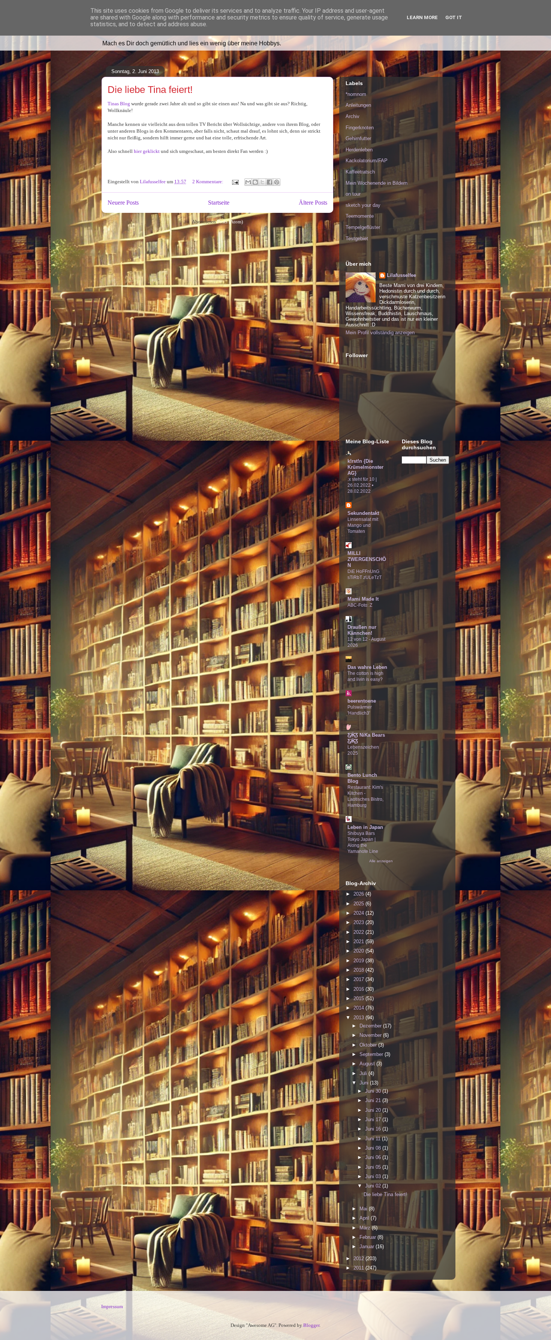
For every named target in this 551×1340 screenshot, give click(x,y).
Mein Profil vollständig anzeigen (380, 332)
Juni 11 (373, 1138)
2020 (359, 951)
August (367, 1063)
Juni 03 (373, 1176)
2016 (359, 989)
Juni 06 (373, 1157)
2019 (359, 960)
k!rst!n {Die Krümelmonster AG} (365, 467)
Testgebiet (357, 238)
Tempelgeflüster (363, 227)
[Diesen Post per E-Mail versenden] (248, 182)
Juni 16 (373, 1129)
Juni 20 (373, 1110)
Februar (368, 1237)
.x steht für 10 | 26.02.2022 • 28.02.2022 (362, 485)
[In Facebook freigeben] (269, 182)
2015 (359, 998)
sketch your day (363, 205)
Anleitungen (358, 105)
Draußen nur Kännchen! (361, 630)
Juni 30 (373, 1091)
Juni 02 (373, 1186)
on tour (353, 194)
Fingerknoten (360, 127)
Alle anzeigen (381, 861)
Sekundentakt (363, 513)
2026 (359, 894)
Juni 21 (373, 1100)
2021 (359, 941)
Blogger (311, 1325)
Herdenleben (359, 150)
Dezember (371, 1026)
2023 (359, 922)
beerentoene (361, 701)
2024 (359, 913)
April (365, 1218)
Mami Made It (363, 599)
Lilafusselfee (401, 275)
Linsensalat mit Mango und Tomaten (362, 525)
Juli (363, 1073)
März (365, 1228)
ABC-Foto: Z (359, 605)
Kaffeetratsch (360, 172)
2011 (359, 1268)
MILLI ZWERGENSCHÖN (366, 559)
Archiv (352, 116)
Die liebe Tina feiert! (150, 89)
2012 (359, 1258)
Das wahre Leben (367, 667)
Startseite (218, 202)
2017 (359, 979)
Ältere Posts (313, 202)
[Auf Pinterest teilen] (276, 182)
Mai (364, 1208)
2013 (359, 1017)
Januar (367, 1246)
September (372, 1054)
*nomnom (356, 94)
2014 (359, 1008)
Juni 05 (373, 1167)
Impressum (112, 1306)
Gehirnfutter (358, 138)
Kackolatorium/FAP (367, 160)
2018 (359, 970)
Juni (364, 1083)
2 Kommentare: (208, 181)
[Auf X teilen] (262, 182)
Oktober (368, 1045)
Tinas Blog (119, 103)
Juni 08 (373, 1148)
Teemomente (360, 216)
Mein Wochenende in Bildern (376, 183)
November (371, 1035)
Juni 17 (373, 1119)
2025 (359, 903)
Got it (453, 17)
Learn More (422, 17)
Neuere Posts (123, 202)
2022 (359, 932)
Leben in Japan (365, 827)
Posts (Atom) (230, 221)
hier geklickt (146, 151)
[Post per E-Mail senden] (234, 181)
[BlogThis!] (255, 182)
